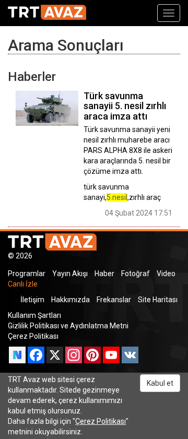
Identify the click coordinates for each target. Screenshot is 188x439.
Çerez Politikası (33, 336)
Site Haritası (158, 299)
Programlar (26, 273)
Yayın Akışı (70, 273)
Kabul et (160, 383)
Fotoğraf (135, 273)
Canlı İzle (23, 284)
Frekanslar (114, 299)
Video (166, 273)
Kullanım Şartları (34, 315)
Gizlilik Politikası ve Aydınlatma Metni (68, 326)
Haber (104, 273)
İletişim (32, 299)
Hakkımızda (70, 299)
